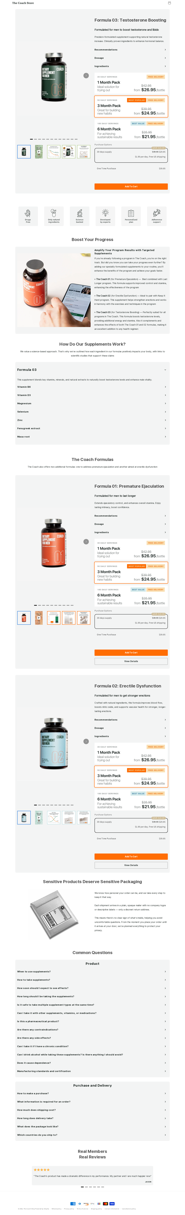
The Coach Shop (29, 1209)
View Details (131, 661)
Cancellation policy (129, 1209)
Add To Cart (131, 186)
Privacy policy (69, 1209)
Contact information (112, 1209)
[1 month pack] (131, 83)
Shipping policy (96, 1209)
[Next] (86, 75)
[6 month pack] (131, 129)
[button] (169, 3)
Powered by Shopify (42, 1209)
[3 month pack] (131, 106)
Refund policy (56, 1209)
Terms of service (82, 1209)
